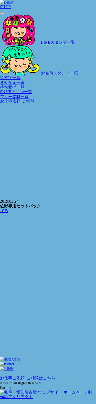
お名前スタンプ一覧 (59, 73)
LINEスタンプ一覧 (58, 42)
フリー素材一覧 (14, 96)
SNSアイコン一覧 (16, 92)
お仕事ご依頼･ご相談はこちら (27, 378)
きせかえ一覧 (12, 82)
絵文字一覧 (10, 77)
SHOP (5, 7)
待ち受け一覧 (12, 87)
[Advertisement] (48, 237)
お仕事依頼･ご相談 (17, 101)
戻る (4, 211)
